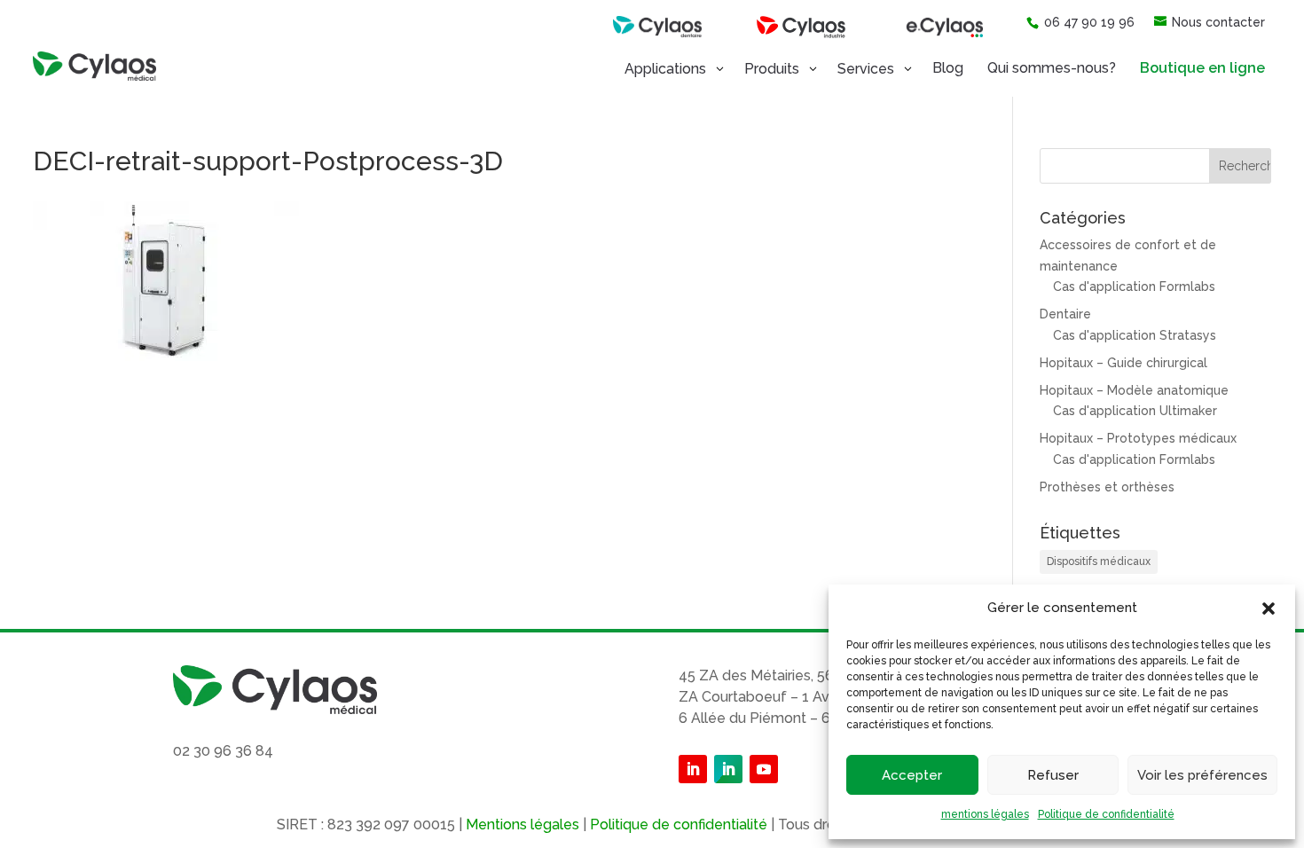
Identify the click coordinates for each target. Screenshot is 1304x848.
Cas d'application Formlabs (1134, 286)
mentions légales (985, 814)
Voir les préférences (1202, 775)
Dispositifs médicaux (1099, 561)
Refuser (1053, 775)
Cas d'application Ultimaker (1135, 411)
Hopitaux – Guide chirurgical (1123, 363)
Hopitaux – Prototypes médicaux (1138, 438)
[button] (1268, 608)
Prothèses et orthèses (1107, 487)
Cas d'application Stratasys (1134, 335)
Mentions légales (522, 824)
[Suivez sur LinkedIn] (693, 769)
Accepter (912, 775)
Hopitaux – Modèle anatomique (1134, 390)
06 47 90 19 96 (1089, 22)
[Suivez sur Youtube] (764, 769)
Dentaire (1065, 314)
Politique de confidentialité (1106, 814)
